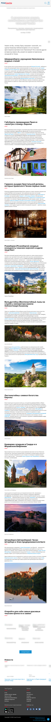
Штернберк (39, 409)
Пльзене (16, 350)
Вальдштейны (16, 347)
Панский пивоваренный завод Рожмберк (27, 268)
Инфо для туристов (31, 697)
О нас (6, 692)
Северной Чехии (40, 197)
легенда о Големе (36, 141)
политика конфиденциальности (37, 717)
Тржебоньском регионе (11, 75)
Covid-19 (29, 701)
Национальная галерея (34, 553)
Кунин (33, 196)
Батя (11, 561)
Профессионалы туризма (10, 694)
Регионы (29, 692)
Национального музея (11, 558)
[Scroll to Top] (48, 719)
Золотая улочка (31, 134)
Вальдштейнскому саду (31, 354)
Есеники (7, 196)
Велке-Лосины (21, 407)
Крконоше (41, 194)
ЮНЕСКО (7, 416)
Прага (19, 132)
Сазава (28, 552)
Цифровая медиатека (10, 699)
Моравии (32, 497)
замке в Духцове (9, 318)
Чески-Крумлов (14, 69)
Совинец (7, 410)
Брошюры (29, 699)
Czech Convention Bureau (11, 697)
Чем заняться (30, 694)
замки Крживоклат (20, 74)
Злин (42, 558)
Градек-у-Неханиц (25, 196)
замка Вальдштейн (14, 312)
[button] (45, 3)
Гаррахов (31, 197)
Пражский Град (9, 134)
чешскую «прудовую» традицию (14, 266)
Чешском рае (33, 312)
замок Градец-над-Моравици (30, 456)
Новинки (29, 696)
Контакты (7, 701)
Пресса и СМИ (8, 696)
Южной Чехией (35, 66)
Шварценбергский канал (27, 78)
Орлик (28, 74)
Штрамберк (8, 497)
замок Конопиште (25, 547)
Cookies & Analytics (40, 718)
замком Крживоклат (15, 348)
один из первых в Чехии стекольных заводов (22, 200)
